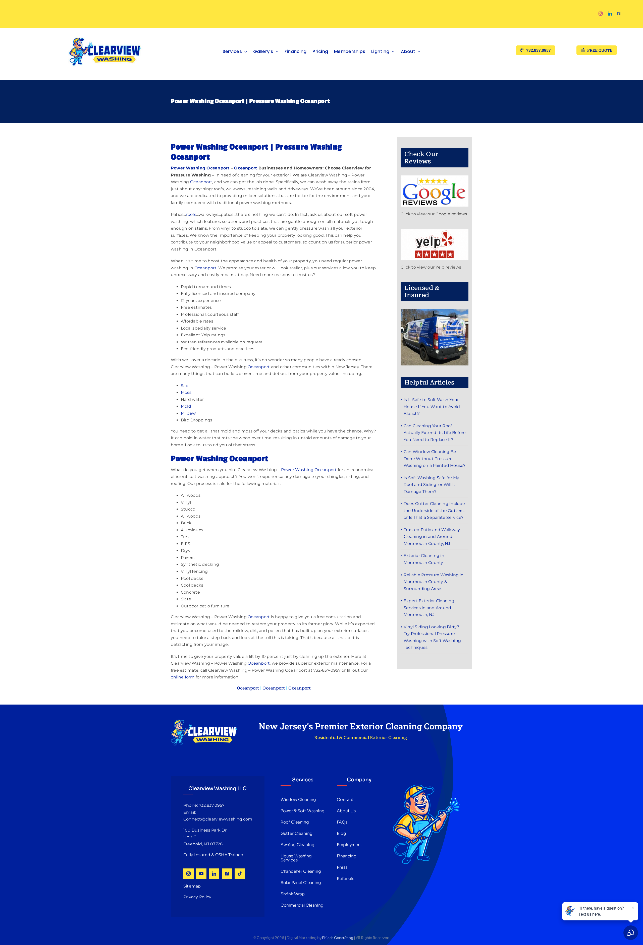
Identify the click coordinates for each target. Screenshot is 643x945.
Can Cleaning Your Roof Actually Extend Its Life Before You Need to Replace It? (435, 432)
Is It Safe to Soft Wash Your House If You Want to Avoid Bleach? (432, 406)
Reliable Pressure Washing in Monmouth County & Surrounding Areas (434, 582)
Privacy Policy (197, 897)
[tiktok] (240, 873)
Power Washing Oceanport (200, 168)
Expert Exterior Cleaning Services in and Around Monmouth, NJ (429, 607)
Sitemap (192, 886)
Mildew (188, 413)
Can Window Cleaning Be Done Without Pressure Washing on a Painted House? (434, 458)
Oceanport (245, 168)
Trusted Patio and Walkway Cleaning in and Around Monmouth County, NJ (432, 536)
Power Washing (297, 469)
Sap (185, 385)
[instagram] (601, 14)
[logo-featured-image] (105, 30)
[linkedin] (610, 14)
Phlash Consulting (337, 937)
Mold (186, 406)
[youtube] (201, 873)
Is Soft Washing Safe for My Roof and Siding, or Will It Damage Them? (431, 484)
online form (183, 677)
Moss (186, 392)
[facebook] (618, 14)
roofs (191, 214)
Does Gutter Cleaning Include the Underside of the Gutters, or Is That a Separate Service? (434, 510)
